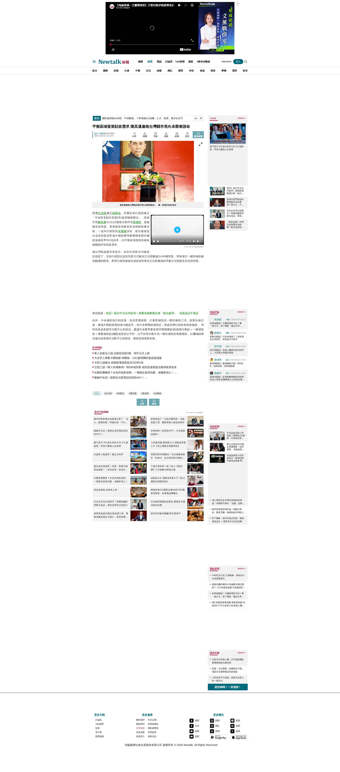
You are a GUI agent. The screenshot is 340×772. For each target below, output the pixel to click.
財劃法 (116, 213)
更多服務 (147, 714)
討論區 (169, 61)
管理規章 (152, 732)
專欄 (223, 70)
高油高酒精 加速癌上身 (105, 490)
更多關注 (218, 714)
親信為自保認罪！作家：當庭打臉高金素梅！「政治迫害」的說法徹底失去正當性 (111, 468)
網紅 (170, 70)
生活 (148, 70)
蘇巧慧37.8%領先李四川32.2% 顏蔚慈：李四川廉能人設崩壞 (111, 444)
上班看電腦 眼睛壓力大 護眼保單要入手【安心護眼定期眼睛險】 (168, 444)
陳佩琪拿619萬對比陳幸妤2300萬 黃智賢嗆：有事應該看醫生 (168, 491)
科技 (191, 70)
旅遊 (202, 70)
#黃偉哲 (145, 393)
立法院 (102, 213)
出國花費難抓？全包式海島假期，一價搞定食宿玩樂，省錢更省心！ (111, 480)
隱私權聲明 (153, 728)
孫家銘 (102, 133)
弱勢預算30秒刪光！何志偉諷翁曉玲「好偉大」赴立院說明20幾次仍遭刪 (168, 456)
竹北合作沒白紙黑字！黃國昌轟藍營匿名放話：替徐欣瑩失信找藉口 (111, 503)
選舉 (234, 70)
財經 (116, 70)
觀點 (159, 61)
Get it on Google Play (218, 737)
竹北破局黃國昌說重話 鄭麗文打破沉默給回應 (168, 503)
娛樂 (159, 70)
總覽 (140, 61)
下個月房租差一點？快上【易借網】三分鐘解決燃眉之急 (166, 468)
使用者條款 (153, 724)
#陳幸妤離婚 (203, 61)
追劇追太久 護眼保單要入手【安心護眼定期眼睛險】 (168, 480)
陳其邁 (102, 222)
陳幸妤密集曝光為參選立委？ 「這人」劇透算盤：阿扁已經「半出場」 (111, 421)
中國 (137, 70)
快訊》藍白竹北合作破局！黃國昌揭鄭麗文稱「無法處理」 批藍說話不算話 (152, 313)
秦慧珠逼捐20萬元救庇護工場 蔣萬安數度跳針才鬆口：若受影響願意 (111, 515)
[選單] (94, 61)
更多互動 (99, 714)
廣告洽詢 (152, 736)
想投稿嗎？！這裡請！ (227, 687)
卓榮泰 (122, 231)
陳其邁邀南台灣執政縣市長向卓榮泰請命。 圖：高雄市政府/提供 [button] (148, 205)
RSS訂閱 (152, 720)
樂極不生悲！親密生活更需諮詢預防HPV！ (111, 432)
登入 (238, 61)
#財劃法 (120, 393)
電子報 (98, 732)
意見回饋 (140, 732)
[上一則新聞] (195, 118)
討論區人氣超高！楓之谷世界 (108, 454)
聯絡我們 (140, 724)
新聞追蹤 (99, 736)
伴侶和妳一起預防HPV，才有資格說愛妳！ (168, 432)
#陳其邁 (133, 393)
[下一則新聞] (201, 118)
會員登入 (140, 736)
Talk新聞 (180, 61)
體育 (180, 70)
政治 (94, 70)
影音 (245, 70)
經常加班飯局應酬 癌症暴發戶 (166, 513)
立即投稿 (140, 728)
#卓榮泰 (157, 393)
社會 (127, 70)
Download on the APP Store (239, 737)
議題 (190, 61)
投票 (97, 728)
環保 (213, 70)
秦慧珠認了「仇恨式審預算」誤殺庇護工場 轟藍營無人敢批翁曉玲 (168, 421)
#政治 (96, 393)
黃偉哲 (137, 222)
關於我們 (140, 720)
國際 (105, 70)
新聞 (150, 61)
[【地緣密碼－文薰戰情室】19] (216, 28)
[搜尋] (245, 61)
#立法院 (108, 393)
